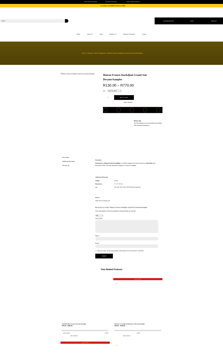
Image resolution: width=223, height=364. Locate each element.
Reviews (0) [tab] (65, 165)
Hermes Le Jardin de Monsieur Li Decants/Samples (130, 324)
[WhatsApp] (131, 110)
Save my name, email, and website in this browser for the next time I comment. (120, 250)
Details (106, 333)
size (104, 91)
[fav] (111, 13)
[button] (127, 102)
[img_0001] (77, 74)
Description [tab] (65, 157)
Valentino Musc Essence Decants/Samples (74, 324)
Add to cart (124, 97)
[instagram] (159, 1)
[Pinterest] (145, 110)
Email (97, 243)
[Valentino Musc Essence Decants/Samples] (85, 300)
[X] (118, 110)
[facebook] (156, 1)
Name (97, 236)
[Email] (158, 110)
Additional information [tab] (68, 161)
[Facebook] (105, 110)
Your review (99, 218)
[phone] (63, 1)
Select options (66, 333)
